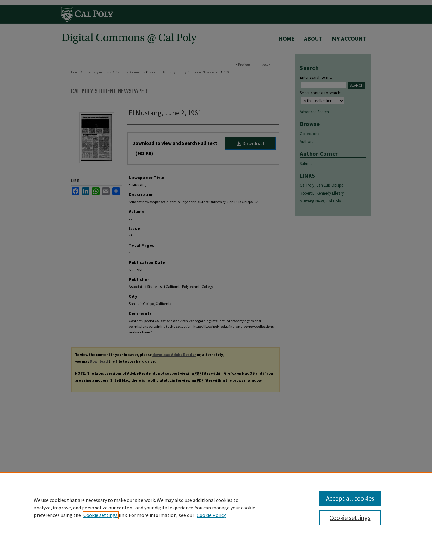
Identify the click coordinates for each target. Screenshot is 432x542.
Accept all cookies (350, 498)
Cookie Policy (211, 515)
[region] (216, 507)
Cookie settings (100, 515)
